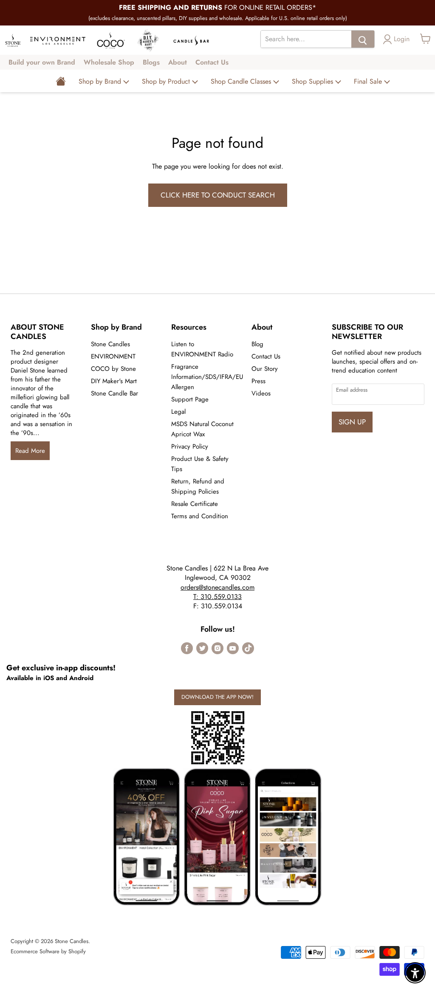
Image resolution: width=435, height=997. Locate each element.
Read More (30, 450)
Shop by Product (167, 81)
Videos (261, 393)
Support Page (190, 399)
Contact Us (212, 62)
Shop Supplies (313, 81)
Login (402, 39)
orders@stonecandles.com (217, 587)
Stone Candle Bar (114, 393)
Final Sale (369, 81)
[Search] (362, 39)
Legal (178, 411)
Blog (257, 344)
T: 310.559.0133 (217, 597)
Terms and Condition (199, 516)
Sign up (352, 422)
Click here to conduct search (218, 195)
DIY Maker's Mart (114, 381)
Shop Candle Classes (242, 81)
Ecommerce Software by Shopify (48, 951)
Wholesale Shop (109, 62)
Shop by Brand (101, 81)
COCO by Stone (113, 368)
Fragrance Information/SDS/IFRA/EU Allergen (207, 377)
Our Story (264, 368)
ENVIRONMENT (113, 356)
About (177, 62)
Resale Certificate (194, 503)
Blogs (151, 62)
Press (258, 381)
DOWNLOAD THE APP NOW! (217, 697)
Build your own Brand (41, 62)
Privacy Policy (189, 446)
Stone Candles (110, 344)
